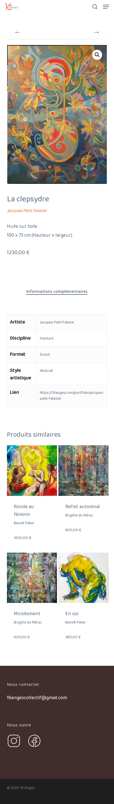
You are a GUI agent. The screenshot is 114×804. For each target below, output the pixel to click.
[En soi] (83, 578)
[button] (106, 6)
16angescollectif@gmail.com (37, 697)
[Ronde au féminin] (32, 470)
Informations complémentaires (56, 291)
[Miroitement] (32, 578)
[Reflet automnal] (83, 470)
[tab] (57, 291)
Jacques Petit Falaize (26, 211)
